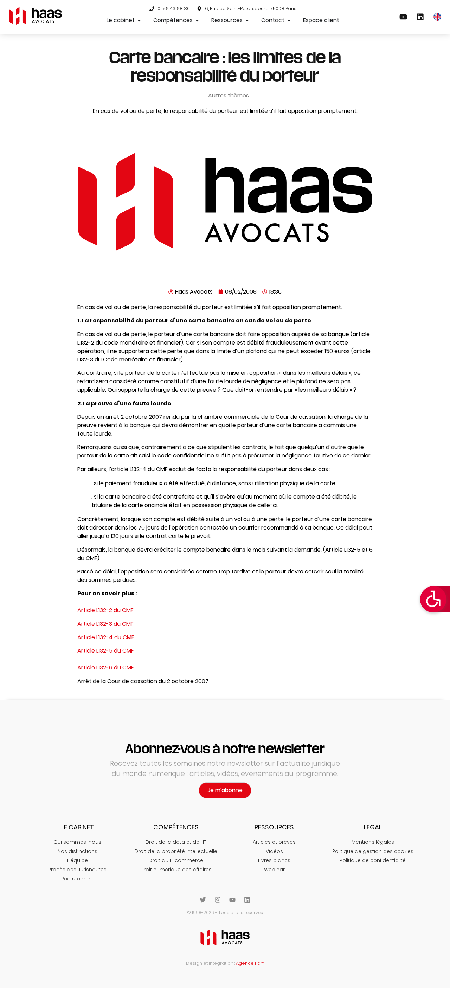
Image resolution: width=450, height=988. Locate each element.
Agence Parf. (250, 963)
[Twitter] (203, 900)
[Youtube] (232, 900)
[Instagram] (217, 900)
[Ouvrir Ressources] (247, 20)
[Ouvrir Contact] (289, 20)
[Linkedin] (247, 900)
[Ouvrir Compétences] (197, 20)
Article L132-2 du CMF (105, 610)
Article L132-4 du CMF (105, 637)
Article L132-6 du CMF (105, 667)
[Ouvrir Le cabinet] (139, 20)
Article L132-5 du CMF (105, 651)
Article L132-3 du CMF (105, 624)
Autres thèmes (228, 95)
